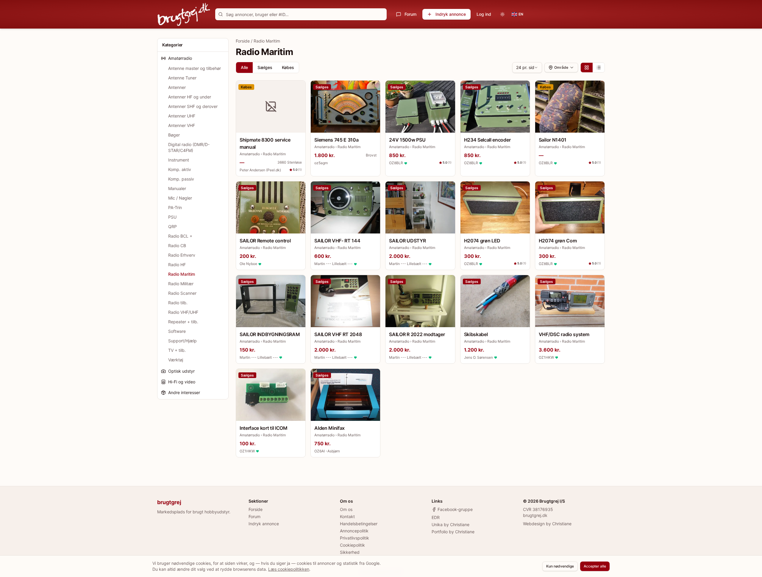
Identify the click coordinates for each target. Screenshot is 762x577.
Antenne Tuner (182, 77)
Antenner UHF (181, 115)
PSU (172, 216)
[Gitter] (587, 67)
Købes (288, 67)
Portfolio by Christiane (453, 531)
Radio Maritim (181, 274)
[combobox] (527, 67)
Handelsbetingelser (358, 523)
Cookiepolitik (352, 545)
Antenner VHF (181, 125)
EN (521, 14)
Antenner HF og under (189, 96)
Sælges (264, 67)
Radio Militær (180, 283)
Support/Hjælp (182, 340)
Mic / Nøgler (180, 197)
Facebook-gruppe (455, 509)
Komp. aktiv (179, 169)
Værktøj (175, 359)
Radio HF (177, 264)
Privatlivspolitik (354, 537)
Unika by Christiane (450, 524)
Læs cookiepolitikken (288, 569)
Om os (346, 509)
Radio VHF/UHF (183, 312)
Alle (244, 67)
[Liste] (599, 67)
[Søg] (220, 14)
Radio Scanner (182, 293)
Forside (243, 40)
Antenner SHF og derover (193, 106)
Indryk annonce (450, 14)
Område (561, 67)
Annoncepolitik (354, 530)
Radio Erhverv (181, 255)
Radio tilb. (178, 302)
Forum (410, 14)
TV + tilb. (177, 350)
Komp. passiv (181, 178)
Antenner (177, 87)
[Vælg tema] (502, 14)
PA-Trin (175, 207)
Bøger (174, 134)
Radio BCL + (180, 236)
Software (177, 331)
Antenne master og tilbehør (194, 68)
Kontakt (347, 516)
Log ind (484, 14)
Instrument (178, 159)
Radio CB (177, 245)
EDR (436, 517)
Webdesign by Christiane (547, 523)
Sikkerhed (350, 552)
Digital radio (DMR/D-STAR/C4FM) (189, 147)
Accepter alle (595, 566)
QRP (172, 226)
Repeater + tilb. (183, 321)
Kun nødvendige (560, 566)
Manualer (177, 188)
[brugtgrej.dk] (183, 14)
